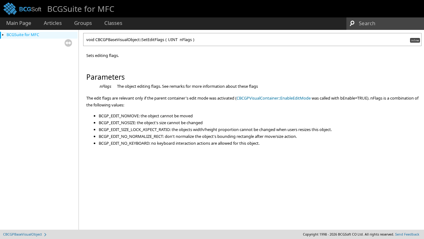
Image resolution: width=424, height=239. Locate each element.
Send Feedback (407, 234)
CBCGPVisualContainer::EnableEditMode (274, 98)
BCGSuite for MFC (23, 34)
